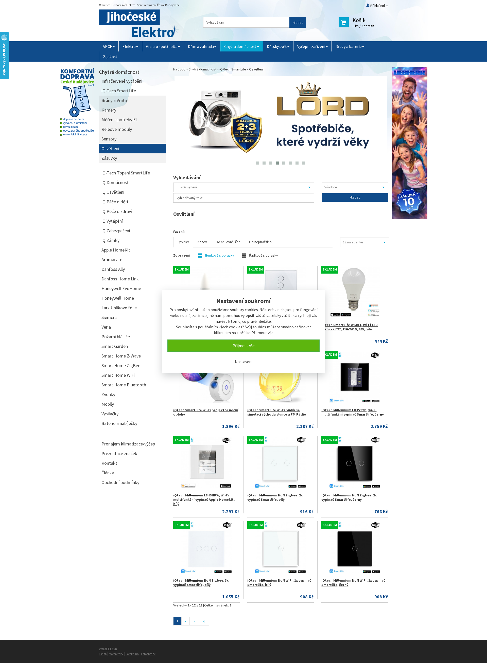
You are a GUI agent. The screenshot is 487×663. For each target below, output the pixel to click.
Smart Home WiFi (118, 375)
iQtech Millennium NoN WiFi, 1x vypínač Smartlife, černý (353, 582)
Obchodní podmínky (120, 482)
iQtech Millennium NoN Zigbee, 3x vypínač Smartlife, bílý (201, 582)
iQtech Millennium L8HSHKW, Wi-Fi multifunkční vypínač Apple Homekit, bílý (204, 499)
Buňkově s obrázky (219, 255)
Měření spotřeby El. (119, 119)
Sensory (108, 139)
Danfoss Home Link (120, 279)
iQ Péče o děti (114, 202)
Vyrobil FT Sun (108, 649)
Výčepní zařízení (311, 46)
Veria (106, 327)
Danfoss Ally (113, 269)
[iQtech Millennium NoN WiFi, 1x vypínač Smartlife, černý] (354, 547)
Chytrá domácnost (240, 46)
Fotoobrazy (148, 654)
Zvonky (108, 394)
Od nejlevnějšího (228, 242)
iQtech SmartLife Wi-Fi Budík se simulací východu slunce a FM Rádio (276, 412)
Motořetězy (116, 654)
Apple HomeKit (115, 250)
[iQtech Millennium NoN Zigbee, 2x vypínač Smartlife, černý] (354, 462)
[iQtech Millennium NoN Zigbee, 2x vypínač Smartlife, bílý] (280, 462)
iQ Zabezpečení (115, 231)
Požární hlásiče (115, 336)
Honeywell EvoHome (121, 288)
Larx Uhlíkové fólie (119, 308)
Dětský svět (277, 46)
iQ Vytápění (112, 221)
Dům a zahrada (201, 46)
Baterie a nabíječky (119, 423)
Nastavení (243, 361)
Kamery (108, 110)
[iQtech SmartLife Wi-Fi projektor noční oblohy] (206, 377)
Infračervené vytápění (121, 81)
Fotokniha (132, 654)
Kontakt (109, 463)
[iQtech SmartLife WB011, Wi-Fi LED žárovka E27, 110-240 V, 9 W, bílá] (354, 292)
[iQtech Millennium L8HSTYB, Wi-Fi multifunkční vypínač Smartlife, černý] (354, 377)
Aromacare (111, 259)
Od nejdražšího (260, 242)
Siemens (109, 317)
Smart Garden (114, 346)
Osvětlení (110, 148)
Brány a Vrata (114, 100)
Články (107, 473)
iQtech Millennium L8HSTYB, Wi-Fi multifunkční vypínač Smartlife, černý (352, 412)
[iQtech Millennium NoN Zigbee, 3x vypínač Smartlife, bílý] (206, 547)
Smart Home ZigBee (120, 365)
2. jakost (110, 56)
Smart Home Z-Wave (121, 356)
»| (204, 621)
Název (202, 242)
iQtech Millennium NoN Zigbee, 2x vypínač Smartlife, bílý (275, 497)
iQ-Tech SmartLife (232, 69)
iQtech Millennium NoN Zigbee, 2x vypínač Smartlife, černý (349, 497)
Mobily (107, 404)
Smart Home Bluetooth (123, 385)
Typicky (183, 242)
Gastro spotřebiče (162, 46)
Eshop (103, 654)
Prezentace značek (119, 453)
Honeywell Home (117, 298)
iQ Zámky (110, 240)
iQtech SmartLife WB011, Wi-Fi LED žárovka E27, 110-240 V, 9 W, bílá (349, 326)
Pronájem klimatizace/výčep (128, 444)
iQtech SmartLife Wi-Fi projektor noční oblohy (205, 412)
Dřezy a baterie (349, 46)
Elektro (129, 46)
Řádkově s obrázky (263, 255)
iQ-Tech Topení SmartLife (125, 173)
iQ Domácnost (115, 182)
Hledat (298, 22)
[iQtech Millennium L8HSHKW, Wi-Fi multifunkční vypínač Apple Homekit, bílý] (206, 462)
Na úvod (179, 69)
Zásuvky (109, 158)
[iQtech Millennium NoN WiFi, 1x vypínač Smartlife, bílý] (280, 547)
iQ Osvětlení (112, 192)
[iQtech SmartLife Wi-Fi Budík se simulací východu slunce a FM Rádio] (280, 377)
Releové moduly (116, 129)
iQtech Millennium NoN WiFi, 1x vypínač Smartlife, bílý (279, 582)
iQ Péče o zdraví (116, 211)
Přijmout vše (244, 345)
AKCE (107, 46)
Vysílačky (109, 414)
